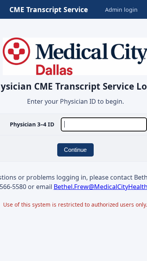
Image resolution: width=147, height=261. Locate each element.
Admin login (121, 9)
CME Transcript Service (48, 9)
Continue (75, 149)
